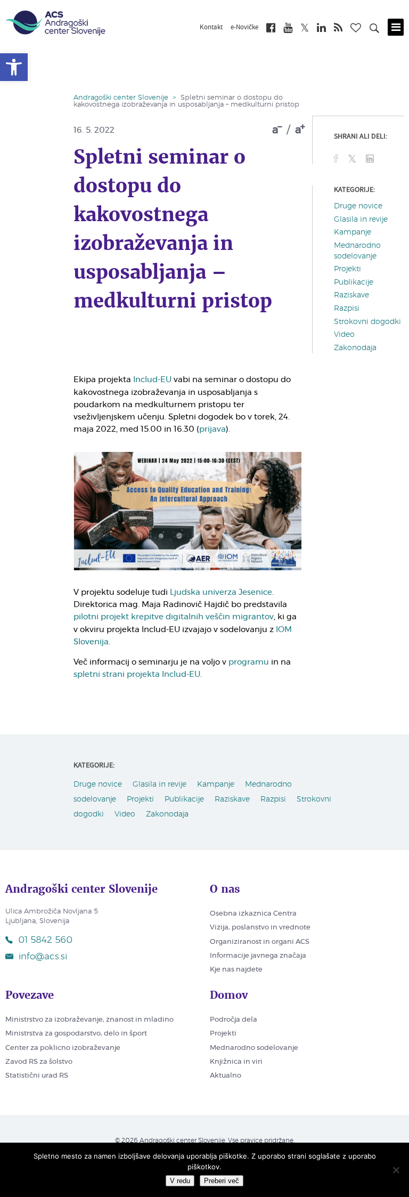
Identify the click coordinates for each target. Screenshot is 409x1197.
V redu (180, 1181)
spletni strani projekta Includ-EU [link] (136, 674)
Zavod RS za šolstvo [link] (38, 1061)
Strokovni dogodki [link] (367, 322)
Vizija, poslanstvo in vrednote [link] (260, 927)
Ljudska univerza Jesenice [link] (221, 592)
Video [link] (344, 334)
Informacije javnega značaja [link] (258, 955)
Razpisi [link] (346, 308)
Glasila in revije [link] (361, 219)
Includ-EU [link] (152, 380)
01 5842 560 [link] (45, 939)
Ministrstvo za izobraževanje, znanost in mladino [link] (89, 1019)
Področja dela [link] (233, 1019)
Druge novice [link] (358, 206)
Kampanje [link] (352, 232)
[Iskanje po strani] (374, 29)
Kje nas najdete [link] (236, 969)
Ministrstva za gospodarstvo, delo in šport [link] (76, 1033)
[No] (395, 1169)
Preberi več (221, 1181)
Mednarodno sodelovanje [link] (254, 1048)
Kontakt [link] (211, 27)
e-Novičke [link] (244, 27)
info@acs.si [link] (43, 956)
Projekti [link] (347, 269)
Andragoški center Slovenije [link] (120, 97)
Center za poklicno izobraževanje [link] (62, 1048)
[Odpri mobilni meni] (396, 27)
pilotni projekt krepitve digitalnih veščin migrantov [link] (173, 617)
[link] (14, 67)
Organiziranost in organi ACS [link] (259, 942)
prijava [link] (212, 429)
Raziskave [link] (351, 295)
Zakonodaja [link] (355, 348)
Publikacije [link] (353, 282)
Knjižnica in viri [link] (236, 1061)
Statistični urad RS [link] (36, 1075)
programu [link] (248, 662)
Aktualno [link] (225, 1075)
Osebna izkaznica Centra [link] (253, 913)
